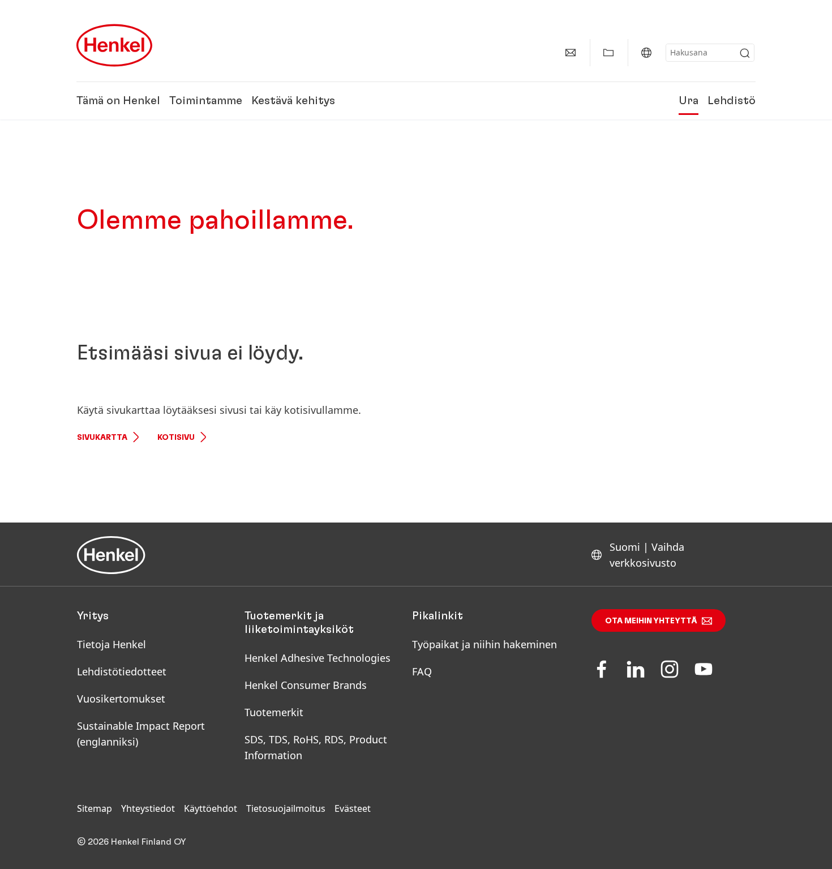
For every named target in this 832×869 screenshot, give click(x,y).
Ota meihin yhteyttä (651, 621)
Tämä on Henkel (118, 101)
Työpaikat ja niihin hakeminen (484, 644)
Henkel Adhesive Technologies (318, 658)
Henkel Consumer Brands (306, 685)
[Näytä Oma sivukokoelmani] (608, 52)
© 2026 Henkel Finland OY (131, 841)
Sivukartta (102, 438)
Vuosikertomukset (121, 698)
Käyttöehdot (210, 808)
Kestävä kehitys (293, 101)
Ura (688, 101)
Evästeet (352, 808)
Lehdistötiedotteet (121, 671)
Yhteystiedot (148, 808)
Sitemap (94, 808)
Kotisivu (176, 438)
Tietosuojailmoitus (285, 808)
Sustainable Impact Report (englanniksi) (141, 733)
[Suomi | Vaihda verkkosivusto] (646, 52)
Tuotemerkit (274, 712)
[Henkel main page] (114, 45)
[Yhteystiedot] (570, 52)
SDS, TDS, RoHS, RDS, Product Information (316, 747)
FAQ (422, 671)
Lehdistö (731, 101)
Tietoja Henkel (111, 644)
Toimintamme (205, 101)
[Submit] (745, 53)
